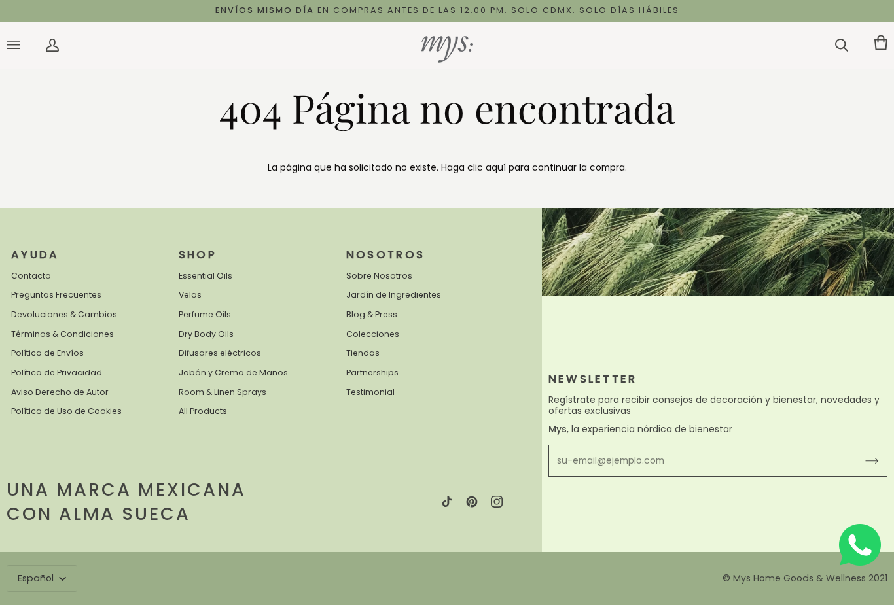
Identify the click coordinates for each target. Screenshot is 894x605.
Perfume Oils (205, 314)
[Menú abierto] (26, 45)
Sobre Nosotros (379, 275)
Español (37, 578)
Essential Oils (205, 275)
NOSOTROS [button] (385, 254)
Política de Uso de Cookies (66, 411)
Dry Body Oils (206, 333)
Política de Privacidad (56, 372)
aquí (496, 168)
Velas (190, 294)
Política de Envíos (47, 352)
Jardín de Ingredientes (393, 294)
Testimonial (370, 392)
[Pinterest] (472, 502)
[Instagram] (497, 502)
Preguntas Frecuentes (56, 294)
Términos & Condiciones (62, 333)
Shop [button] (198, 254)
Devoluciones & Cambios (64, 314)
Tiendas (363, 352)
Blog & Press (371, 314)
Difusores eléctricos (220, 352)
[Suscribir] (861, 461)
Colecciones (372, 333)
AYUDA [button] (35, 254)
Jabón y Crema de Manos (233, 372)
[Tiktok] (447, 502)
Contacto (31, 275)
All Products (203, 411)
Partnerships (372, 372)
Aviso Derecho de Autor (60, 392)
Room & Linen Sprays (222, 392)
